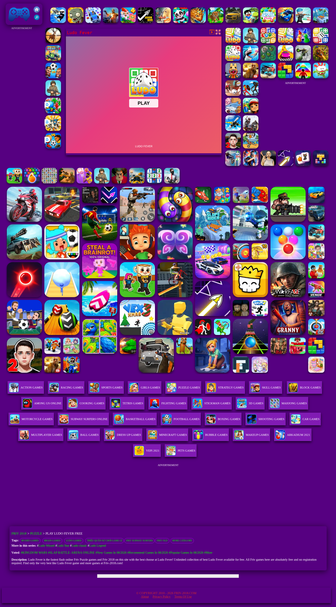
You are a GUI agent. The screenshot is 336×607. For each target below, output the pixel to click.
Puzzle (36, 533)
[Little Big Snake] (198, 22)
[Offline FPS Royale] (172, 182)
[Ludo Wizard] (320, 42)
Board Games (30, 540)
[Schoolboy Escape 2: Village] (233, 147)
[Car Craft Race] (93, 22)
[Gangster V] (250, 77)
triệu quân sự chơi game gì (104, 540)
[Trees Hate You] (250, 22)
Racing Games (72, 387)
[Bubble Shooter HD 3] (32, 182)
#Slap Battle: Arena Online (71, 552)
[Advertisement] (21, 89)
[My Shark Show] (250, 59)
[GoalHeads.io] (53, 147)
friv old (162, 540)
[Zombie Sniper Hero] (67, 182)
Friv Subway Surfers (139, 540)
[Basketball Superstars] (84, 182)
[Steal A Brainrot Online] (14, 182)
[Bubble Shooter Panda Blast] (180, 22)
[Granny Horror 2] (268, 165)
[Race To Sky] (285, 59)
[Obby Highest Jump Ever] (303, 77)
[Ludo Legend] (233, 42)
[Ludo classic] (268, 42)
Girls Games (150, 387)
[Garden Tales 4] (128, 22)
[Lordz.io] (268, 59)
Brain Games (52, 540)
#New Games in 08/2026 (111, 552)
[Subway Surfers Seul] (250, 112)
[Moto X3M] (250, 147)
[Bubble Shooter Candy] (268, 22)
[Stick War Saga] (250, 94)
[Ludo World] (303, 42)
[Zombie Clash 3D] (163, 22)
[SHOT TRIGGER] (58, 22)
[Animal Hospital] (233, 77)
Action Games (32, 387)
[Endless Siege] (53, 59)
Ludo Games (73, 540)
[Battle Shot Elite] (53, 94)
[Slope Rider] (320, 22)
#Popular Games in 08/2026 (186, 552)
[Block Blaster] (285, 77)
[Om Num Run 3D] (320, 77)
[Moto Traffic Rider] (137, 182)
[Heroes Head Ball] (53, 77)
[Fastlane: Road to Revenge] (285, 22)
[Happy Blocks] (320, 165)
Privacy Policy (162, 596)
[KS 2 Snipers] (303, 59)
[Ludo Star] (250, 42)
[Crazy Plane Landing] (233, 129)
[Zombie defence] (53, 112)
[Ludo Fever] (233, 59)
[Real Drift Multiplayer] (233, 22)
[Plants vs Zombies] (75, 22)
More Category (182, 540)
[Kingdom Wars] (53, 129)
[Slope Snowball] (233, 94)
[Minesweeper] (154, 182)
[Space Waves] (285, 165)
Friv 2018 (19, 533)
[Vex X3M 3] (250, 129)
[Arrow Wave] (145, 22)
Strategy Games (231, 387)
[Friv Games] (37, 11)
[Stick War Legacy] (250, 165)
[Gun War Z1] (110, 22)
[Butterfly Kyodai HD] (49, 182)
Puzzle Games (189, 387)
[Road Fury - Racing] (268, 77)
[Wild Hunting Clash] (53, 42)
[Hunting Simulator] (215, 22)
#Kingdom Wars (34, 552)
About (145, 596)
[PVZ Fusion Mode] (102, 182)
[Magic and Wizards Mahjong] (303, 165)
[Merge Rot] (233, 112)
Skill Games (271, 387)
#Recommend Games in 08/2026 (147, 552)
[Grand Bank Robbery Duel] (233, 165)
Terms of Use (183, 596)
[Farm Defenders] (320, 59)
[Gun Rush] (303, 22)
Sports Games (111, 387)
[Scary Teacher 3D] (119, 182)
